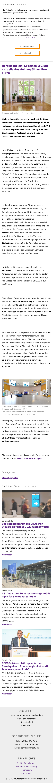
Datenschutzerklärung (26, 766)
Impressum (26, 769)
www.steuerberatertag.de (29, 458)
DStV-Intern (26, 773)
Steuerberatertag (10, 477)
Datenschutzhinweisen (34, 38)
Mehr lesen (7, 554)
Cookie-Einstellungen (26, 763)
